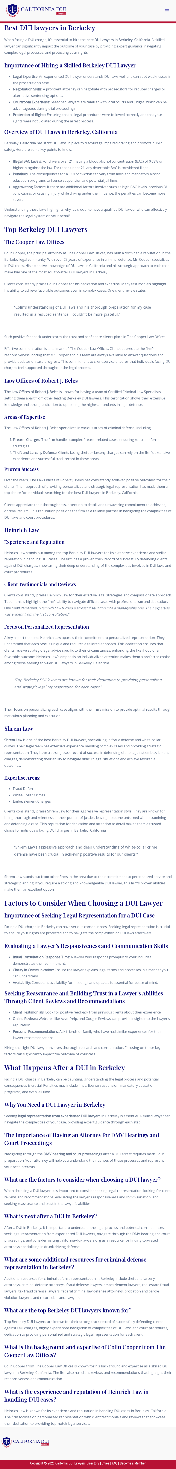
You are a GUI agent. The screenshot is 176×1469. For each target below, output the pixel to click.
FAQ (114, 1463)
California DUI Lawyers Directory (77, 1463)
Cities (105, 1463)
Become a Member (133, 1463)
